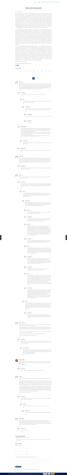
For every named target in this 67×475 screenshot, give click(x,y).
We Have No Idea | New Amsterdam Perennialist (22, 437)
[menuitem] (35, 2)
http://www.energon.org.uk (23, 364)
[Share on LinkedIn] (34, 71)
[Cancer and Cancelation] (0, 237)
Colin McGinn (40, 9)
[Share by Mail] (50, 71)
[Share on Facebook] (17, 71)
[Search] (60, 2)
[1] (21, 20)
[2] (40, 59)
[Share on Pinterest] (29, 71)
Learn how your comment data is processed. (32, 469)
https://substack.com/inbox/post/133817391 (29, 353)
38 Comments (30, 9)
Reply (20, 90)
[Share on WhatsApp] (25, 71)
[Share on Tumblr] (38, 71)
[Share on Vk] (42, 71)
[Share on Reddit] (46, 71)
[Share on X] (21, 71)
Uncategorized (35, 9)
